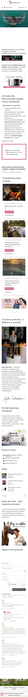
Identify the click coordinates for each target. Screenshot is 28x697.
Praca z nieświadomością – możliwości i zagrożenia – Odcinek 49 (12, 283)
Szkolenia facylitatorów (11, 463)
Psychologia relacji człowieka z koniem (15, 481)
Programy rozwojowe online (12, 457)
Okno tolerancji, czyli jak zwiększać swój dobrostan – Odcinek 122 (13, 244)
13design (14, 688)
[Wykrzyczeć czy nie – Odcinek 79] (14, 192)
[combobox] (13, 495)
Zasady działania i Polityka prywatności (14, 693)
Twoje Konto (9, 7)
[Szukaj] (2, 7)
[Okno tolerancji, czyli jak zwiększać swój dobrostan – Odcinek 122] (14, 228)
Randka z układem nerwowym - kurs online (15, 475)
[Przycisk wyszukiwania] (25, 496)
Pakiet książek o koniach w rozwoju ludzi (14, 488)
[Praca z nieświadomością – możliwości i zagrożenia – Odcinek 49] (14, 267)
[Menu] (25, 7)
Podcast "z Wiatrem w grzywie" (18, 20)
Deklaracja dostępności (14, 695)
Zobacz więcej (10, 212)
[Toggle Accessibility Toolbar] (25, 344)
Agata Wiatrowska (8, 614)
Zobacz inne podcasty (12, 550)
